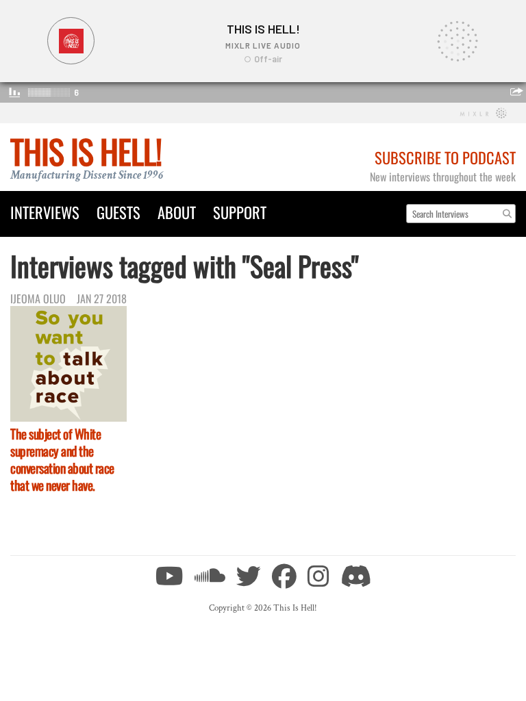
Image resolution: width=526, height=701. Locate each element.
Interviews (44, 212)
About (177, 212)
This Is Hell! (86, 151)
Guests (118, 212)
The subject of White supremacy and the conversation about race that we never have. (62, 459)
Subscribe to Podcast (445, 157)
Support (239, 212)
